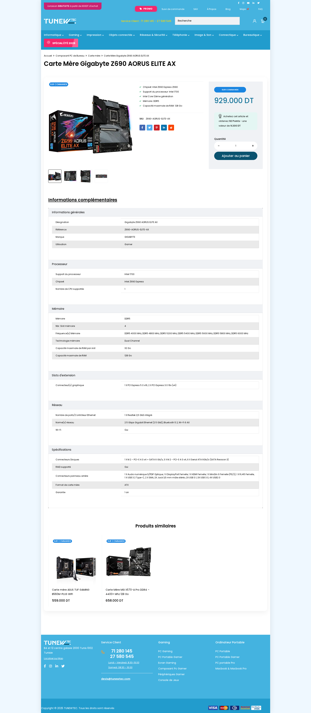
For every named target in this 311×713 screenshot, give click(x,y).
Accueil (48, 55)
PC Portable (222, 651)
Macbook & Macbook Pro (231, 668)
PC (217, 657)
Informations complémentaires (82, 200)
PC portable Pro (225, 663)
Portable (224, 657)
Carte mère (94, 55)
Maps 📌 (244, 9)
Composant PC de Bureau (70, 55)
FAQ (260, 9)
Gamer (235, 657)
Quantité (220, 139)
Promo (147, 8)
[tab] (82, 200)
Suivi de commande (173, 9)
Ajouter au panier (236, 156)
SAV (195, 9)
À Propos (211, 9)
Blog (228, 9)
